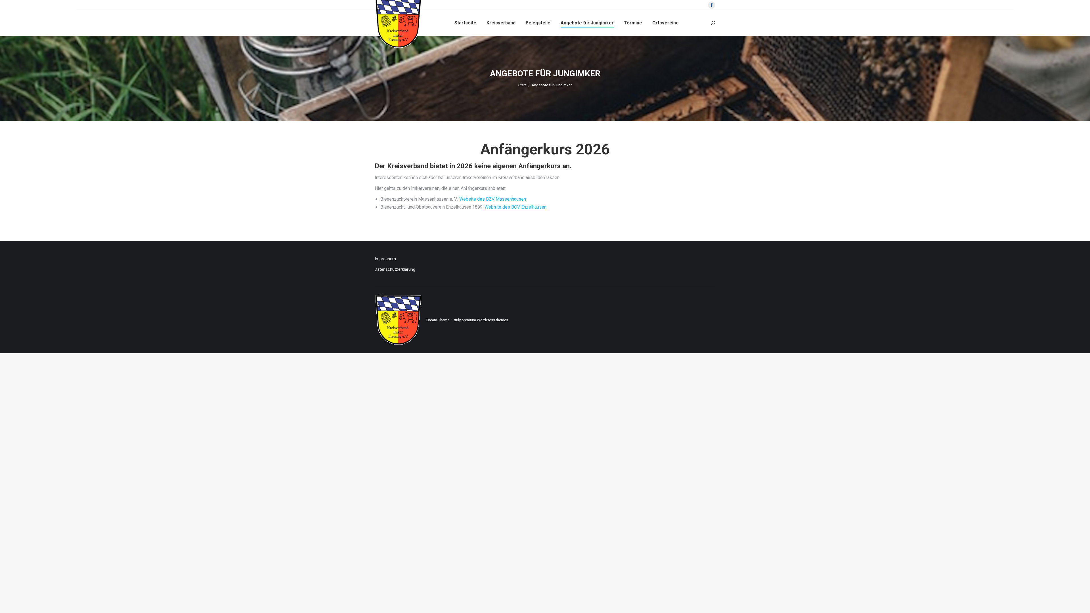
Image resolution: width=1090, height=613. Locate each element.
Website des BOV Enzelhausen (515, 207)
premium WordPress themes (485, 320)
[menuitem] (465, 23)
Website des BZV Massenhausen (492, 199)
